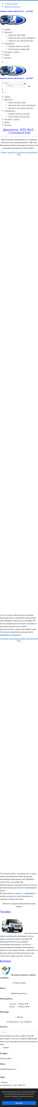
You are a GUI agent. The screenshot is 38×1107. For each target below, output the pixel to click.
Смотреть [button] (6, 1047)
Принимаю (19, 1103)
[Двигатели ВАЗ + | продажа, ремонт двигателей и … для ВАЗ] (13, 25)
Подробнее (19, 1098)
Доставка (5, 911)
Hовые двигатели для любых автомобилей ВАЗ (19, 153)
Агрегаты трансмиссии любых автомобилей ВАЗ (19, 639)
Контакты (5, 960)
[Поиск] (36, 1032)
